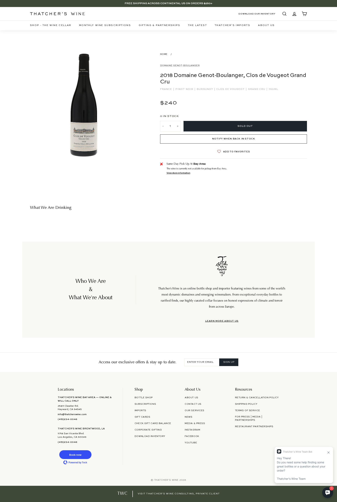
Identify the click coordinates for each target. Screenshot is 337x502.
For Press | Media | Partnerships (249, 418)
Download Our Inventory (257, 14)
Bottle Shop (144, 398)
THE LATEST (197, 25)
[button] (75, 454)
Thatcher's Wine (166, 480)
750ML (273, 89)
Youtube (191, 443)
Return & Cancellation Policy (257, 398)
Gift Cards (142, 417)
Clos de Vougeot (230, 89)
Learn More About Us (222, 321)
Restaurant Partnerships (254, 426)
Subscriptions (145, 404)
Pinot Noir (184, 89)
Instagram (192, 430)
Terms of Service (247, 410)
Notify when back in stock (233, 139)
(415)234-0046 (67, 419)
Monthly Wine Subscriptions (105, 25)
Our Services (194, 410)
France (166, 89)
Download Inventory (150, 436)
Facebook (192, 436)
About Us (266, 25)
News (188, 417)
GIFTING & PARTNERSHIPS (159, 25)
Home (164, 54)
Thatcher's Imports (232, 25)
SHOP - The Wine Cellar (50, 25)
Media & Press (195, 423)
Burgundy (205, 89)
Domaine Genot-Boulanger (180, 65)
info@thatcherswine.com (72, 414)
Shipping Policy (246, 404)
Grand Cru (257, 89)
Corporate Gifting (148, 430)
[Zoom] (84, 106)
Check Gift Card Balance (153, 423)
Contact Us (193, 404)
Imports (140, 410)
